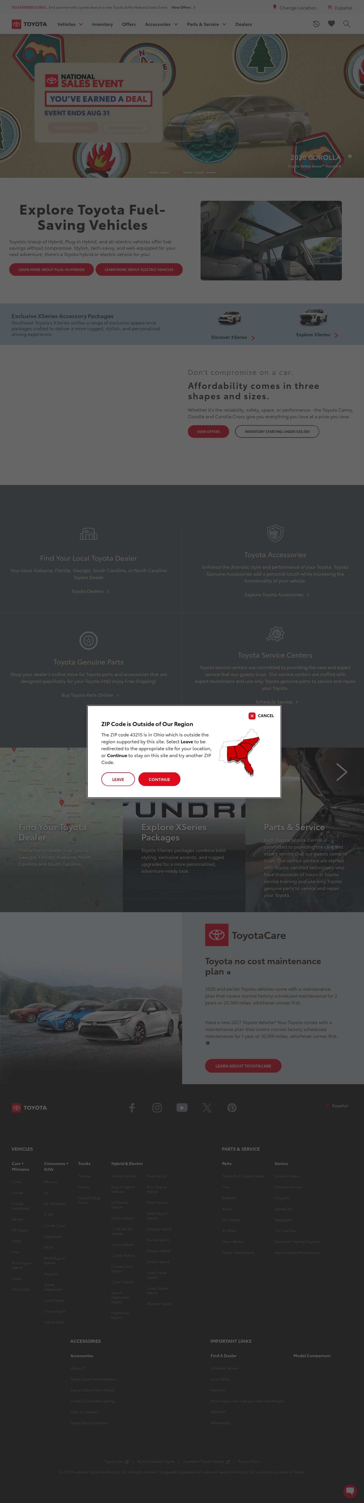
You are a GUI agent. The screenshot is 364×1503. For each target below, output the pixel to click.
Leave (118, 779)
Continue (159, 779)
